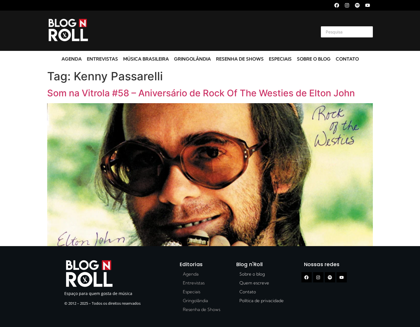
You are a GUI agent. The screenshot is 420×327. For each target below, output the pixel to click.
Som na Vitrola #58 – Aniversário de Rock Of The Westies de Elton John (201, 93)
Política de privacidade (261, 300)
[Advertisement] (203, 31)
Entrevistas (102, 59)
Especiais (280, 59)
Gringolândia (192, 59)
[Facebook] (336, 5)
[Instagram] (347, 5)
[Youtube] (367, 5)
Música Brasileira (146, 59)
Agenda (71, 59)
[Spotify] (357, 5)
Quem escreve (254, 283)
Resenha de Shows (240, 59)
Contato (347, 59)
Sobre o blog (314, 59)
